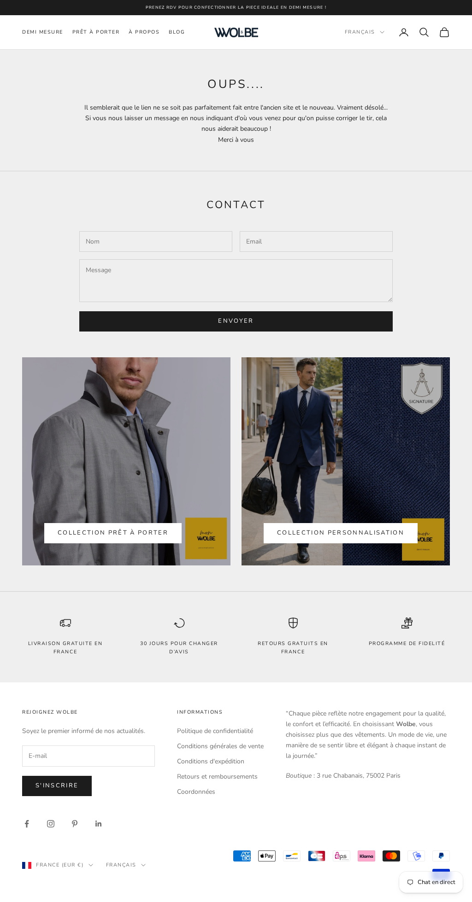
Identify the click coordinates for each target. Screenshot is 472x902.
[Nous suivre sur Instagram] (50, 823)
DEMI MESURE (42, 32)
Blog (177, 32)
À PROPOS (144, 32)
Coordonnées (196, 791)
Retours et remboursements (217, 776)
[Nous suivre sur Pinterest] (74, 823)
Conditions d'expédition (210, 761)
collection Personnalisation (340, 533)
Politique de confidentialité (215, 731)
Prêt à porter (96, 32)
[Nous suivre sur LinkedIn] (98, 823)
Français (360, 32)
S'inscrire (56, 785)
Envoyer (236, 321)
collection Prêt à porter (113, 533)
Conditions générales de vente (220, 746)
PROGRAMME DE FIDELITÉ (407, 643)
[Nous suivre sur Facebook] (26, 823)
